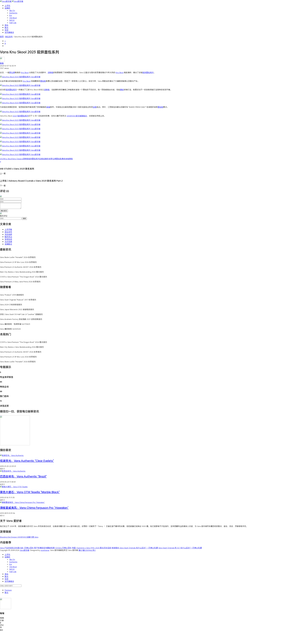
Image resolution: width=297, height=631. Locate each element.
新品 (6, 25)
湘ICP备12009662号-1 (87, 550)
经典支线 (46, 158)
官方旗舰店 (9, 32)
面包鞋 (43, 81)
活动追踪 (8, 234)
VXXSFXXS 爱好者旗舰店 (77, 116)
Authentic (13, 13)
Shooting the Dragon (8, 537)
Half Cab (12, 22)
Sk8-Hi (11, 20)
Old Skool (13, 17)
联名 (6, 27)
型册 (6, 30)
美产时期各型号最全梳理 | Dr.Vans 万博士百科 (52, 547)
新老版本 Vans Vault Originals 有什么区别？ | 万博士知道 (135, 547)
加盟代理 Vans (32, 537)
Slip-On (12, 10)
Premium (8, 590)
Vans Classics (17, 158)
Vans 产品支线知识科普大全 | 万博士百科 (17, 547)
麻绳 (48, 107)
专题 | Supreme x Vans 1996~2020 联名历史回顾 (91, 547)
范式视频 (8, 241)
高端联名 (8, 244)
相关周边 (8, 236)
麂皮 (122, 89)
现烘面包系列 (148, 72)
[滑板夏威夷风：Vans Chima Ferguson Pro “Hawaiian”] (22, 502)
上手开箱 (8, 229)
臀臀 (2, 63)
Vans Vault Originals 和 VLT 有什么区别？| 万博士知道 (180, 547)
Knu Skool (25, 72)
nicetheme (45, 550)
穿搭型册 (8, 239)
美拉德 (12, 72)
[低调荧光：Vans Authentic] (12, 455)
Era (10, 15)
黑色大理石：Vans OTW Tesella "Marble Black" (30, 492)
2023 (15, 116)
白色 (95, 107)
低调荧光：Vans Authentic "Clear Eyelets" (27, 461)
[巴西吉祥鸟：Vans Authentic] (13, 471)
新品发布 (8, 232)
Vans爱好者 (24, 550)
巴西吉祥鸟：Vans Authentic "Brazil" (23, 476)
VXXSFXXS (21, 537)
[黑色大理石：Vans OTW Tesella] (13, 486)
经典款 (7, 8)
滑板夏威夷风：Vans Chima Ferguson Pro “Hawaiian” (34, 508)
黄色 (71, 158)
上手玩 (7, 5)
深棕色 (50, 72)
